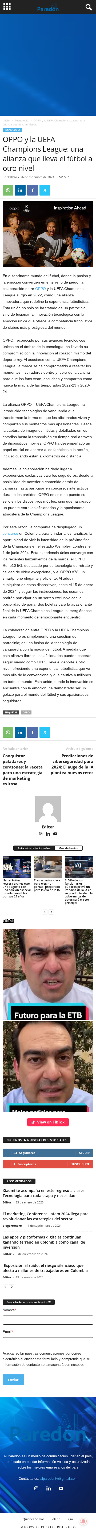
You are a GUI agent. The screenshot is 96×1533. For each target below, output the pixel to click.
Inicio (6, 120)
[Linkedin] (20, 190)
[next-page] (51, 912)
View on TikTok (51, 1122)
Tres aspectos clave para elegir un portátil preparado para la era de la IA (47, 885)
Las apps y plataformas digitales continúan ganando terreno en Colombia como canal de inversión (44, 1242)
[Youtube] (55, 834)
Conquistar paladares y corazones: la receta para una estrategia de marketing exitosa (23, 769)
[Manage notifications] (83, 1521)
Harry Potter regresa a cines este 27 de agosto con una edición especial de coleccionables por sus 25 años (17, 888)
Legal (70, 1519)
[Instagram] (41, 834)
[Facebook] (32, 190)
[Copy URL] (57, 190)
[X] (44, 190)
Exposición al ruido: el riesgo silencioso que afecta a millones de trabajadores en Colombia (45, 1268)
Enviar (13, 1379)
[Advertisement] (48, 65)
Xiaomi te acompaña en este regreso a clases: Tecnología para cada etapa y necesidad (44, 1193)
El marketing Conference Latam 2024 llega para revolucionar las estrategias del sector (46, 1216)
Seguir (84, 1153)
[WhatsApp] (8, 190)
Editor (12, 177)
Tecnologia (22, 120)
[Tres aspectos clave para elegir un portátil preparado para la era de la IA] (48, 867)
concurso (11, 533)
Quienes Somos (33, 1519)
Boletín (55, 1519)
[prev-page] (44, 912)
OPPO (40, 288)
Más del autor (68, 848)
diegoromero (12, 1226)
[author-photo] (48, 809)
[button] (48, 974)
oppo (26, 712)
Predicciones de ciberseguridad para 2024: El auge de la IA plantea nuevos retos (72, 764)
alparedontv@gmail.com (59, 1479)
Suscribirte (80, 1164)
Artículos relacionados (34, 848)
